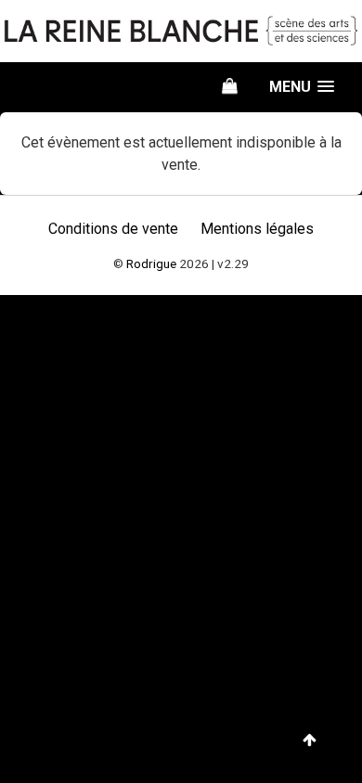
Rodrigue (151, 263)
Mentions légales (257, 228)
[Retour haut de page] (309, 740)
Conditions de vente (113, 228)
